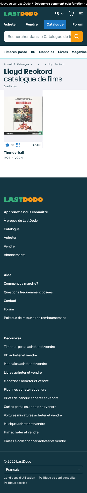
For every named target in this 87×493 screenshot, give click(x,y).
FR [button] (56, 13)
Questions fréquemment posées (28, 292)
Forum (77, 24)
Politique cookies (15, 482)
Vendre (32, 24)
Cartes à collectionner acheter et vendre (35, 441)
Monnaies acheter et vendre (25, 364)
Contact (10, 301)
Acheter (10, 24)
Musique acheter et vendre (24, 424)
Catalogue (55, 24)
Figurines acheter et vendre (25, 389)
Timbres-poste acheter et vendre (29, 347)
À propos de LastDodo (21, 221)
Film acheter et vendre (21, 432)
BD (33, 52)
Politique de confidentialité (57, 477)
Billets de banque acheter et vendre (31, 398)
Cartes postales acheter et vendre (30, 407)
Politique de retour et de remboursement (35, 318)
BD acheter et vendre (20, 355)
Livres (63, 52)
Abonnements (14, 255)
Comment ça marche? (21, 284)
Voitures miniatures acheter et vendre (33, 415)
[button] (71, 13)
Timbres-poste (15, 52)
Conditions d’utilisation (19, 477)
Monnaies (46, 52)
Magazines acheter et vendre (26, 381)
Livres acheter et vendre (23, 372)
